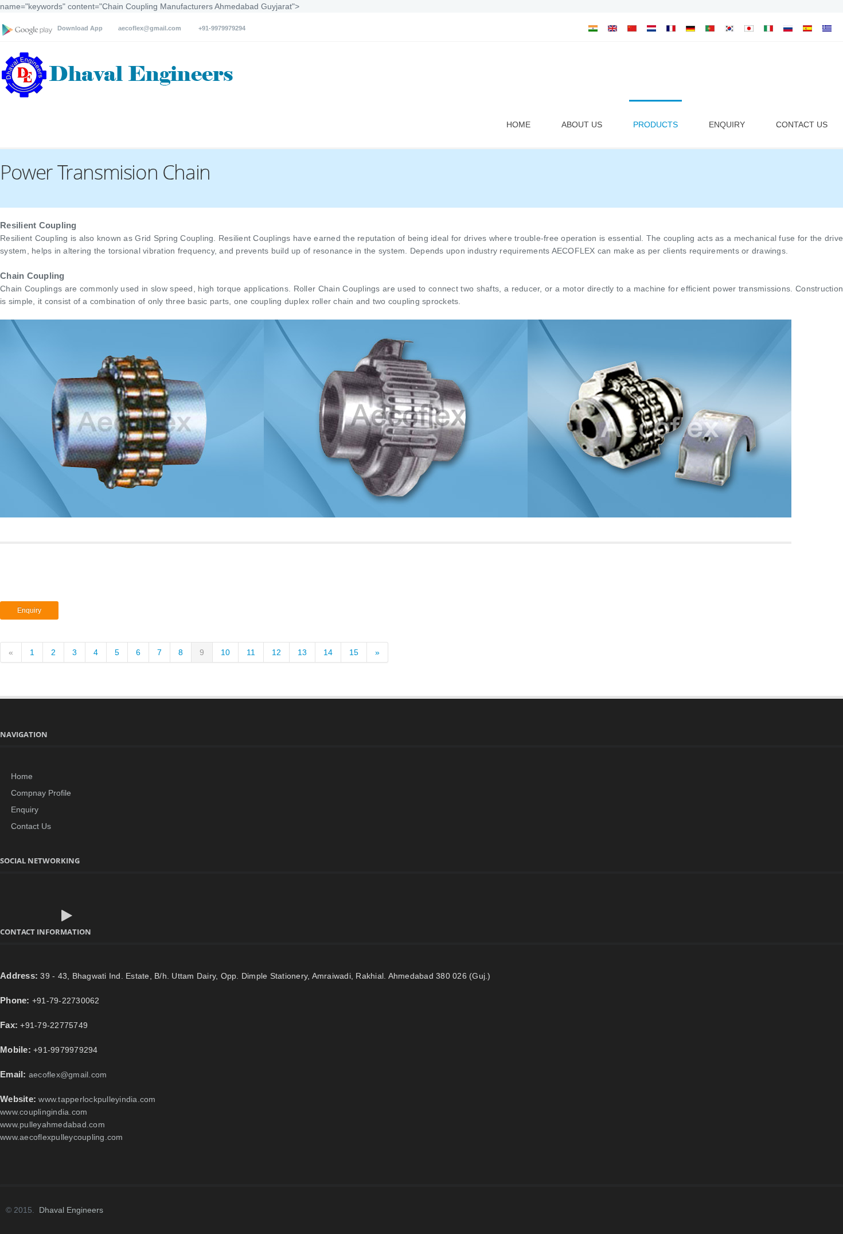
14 (328, 652)
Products (655, 124)
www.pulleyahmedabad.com (52, 1124)
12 (276, 652)
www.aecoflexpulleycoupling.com (61, 1137)
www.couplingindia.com (43, 1111)
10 (225, 652)
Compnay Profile (41, 792)
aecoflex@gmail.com (149, 28)
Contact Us (802, 124)
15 (353, 652)
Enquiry (727, 124)
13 (302, 652)
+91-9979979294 (219, 28)
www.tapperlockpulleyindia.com (96, 1099)
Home (518, 124)
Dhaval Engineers (71, 1209)
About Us (581, 124)
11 (251, 652)
